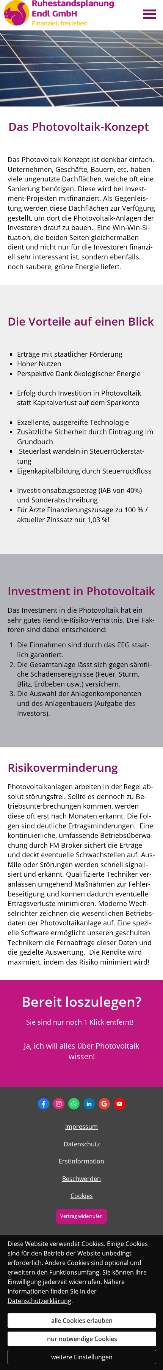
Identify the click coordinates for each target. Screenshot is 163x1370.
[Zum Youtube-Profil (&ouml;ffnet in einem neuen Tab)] (119, 1103)
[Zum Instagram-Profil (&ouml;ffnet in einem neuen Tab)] (58, 1103)
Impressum (81, 1126)
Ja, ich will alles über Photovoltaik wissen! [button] (81, 1051)
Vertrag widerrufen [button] (81, 1216)
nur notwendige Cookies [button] (82, 1339)
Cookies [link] (82, 1196)
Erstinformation (81, 1161)
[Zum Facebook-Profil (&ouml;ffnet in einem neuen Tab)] (43, 1103)
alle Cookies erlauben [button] (82, 1320)
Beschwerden (81, 1179)
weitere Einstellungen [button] (82, 1357)
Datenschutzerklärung (39, 1301)
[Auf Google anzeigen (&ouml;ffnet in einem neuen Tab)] (104, 1103)
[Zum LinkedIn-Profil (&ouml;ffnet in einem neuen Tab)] (89, 1103)
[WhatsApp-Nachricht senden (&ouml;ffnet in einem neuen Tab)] (74, 1103)
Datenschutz (82, 1144)
